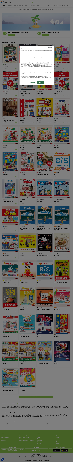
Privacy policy (37, 55)
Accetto (40, 82)
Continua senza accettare (50, 47)
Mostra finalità (32, 82)
